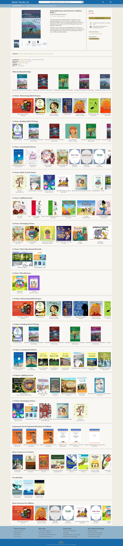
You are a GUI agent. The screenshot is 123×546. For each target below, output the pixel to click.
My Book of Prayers (40, 114)
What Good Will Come (103, 216)
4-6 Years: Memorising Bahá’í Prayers (26, 96)
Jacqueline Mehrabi (58, 471)
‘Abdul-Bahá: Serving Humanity (105, 368)
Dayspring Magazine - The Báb (98, 190)
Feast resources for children (23, 503)
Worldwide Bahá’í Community (70, 534)
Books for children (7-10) (37, 53)
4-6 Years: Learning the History (24, 147)
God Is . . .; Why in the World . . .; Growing (36, 216)
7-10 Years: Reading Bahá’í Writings (25, 324)
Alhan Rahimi (48, 166)
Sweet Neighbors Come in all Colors (69, 216)
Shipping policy (18, 532)
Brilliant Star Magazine (22, 267)
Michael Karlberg (86, 217)
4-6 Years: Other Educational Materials (26, 249)
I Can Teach (34, 291)
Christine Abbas (86, 166)
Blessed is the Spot (80, 114)
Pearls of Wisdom (72, 139)
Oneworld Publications (94, 534)
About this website (18, 530)
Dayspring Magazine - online (40, 267)
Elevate (65, 532)
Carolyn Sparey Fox (19, 166)
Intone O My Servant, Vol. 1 (93, 114)
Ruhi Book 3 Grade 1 (17, 444)
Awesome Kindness (24, 393)
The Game (86, 216)
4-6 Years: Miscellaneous (21, 273)
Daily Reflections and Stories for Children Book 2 (84, 90)
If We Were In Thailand (43, 393)
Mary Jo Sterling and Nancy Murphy (24, 395)
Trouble (80, 241)
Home (28, 6)
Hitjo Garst (44, 471)
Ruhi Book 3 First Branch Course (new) (31, 444)
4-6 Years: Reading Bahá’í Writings (25, 121)
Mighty (31, 368)
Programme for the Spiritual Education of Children (31, 426)
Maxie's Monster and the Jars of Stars (64, 241)
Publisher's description (96, 34)
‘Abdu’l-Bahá (74, 165)
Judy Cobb (20, 217)
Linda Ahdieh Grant (45, 420)
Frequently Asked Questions (46, 536)
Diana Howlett (93, 115)
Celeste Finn (32, 166)
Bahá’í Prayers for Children (23, 114)
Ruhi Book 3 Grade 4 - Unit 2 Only (76, 444)
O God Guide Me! (67, 114)
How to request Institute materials (47, 534)
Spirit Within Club (81, 393)
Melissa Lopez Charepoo (48, 243)
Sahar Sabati (63, 192)
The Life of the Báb (65, 368)
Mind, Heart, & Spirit (39, 495)
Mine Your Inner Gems (49, 190)
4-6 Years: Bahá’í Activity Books (24, 172)
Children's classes (48, 53)
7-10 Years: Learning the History (24, 350)
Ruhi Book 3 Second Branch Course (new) (48, 444)
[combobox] (61, 2)
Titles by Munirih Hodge (21, 72)
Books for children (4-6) (24, 53)
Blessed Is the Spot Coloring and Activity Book (81, 190)
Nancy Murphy (100, 243)
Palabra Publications (93, 536)
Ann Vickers (74, 166)
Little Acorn (19, 190)
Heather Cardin (39, 497)
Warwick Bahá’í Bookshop (94, 532)
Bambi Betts (36, 217)
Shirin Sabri (30, 471)
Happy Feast (19, 291)
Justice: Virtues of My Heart (47, 241)
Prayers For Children (54, 114)
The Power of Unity (95, 470)
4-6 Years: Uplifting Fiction (22, 198)
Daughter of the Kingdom (81, 316)
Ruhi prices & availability (45, 532)
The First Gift (19, 216)
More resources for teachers (23, 452)
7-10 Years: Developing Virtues (23, 401)
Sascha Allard (19, 292)
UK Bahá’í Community (69, 530)
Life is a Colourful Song (32, 241)
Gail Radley (55, 395)
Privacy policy (17, 536)
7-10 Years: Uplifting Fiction (22, 375)
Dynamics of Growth (17, 495)
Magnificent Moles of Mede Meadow (68, 393)
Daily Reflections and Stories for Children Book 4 (63, 90)
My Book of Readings (17, 139)
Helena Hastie (43, 369)
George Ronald (94, 39)
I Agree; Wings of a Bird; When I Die (53, 216)
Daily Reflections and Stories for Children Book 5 (44, 6)
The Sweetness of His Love (57, 470)
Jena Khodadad (17, 497)
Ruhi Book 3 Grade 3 (63, 444)
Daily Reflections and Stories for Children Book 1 (22, 90)
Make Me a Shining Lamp (62, 165)
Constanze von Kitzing (53, 115)
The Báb (99, 165)
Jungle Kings (100, 241)
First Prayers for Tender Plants (107, 114)
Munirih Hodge (23, 59)
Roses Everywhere (48, 165)
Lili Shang (64, 243)
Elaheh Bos (23, 115)
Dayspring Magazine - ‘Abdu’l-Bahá (35, 190)
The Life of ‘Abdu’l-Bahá (43, 368)
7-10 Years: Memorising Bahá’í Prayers (26, 298)
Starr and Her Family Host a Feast (63, 190)
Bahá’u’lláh (86, 165)
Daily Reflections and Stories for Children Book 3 (43, 90)
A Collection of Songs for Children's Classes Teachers (94, 444)
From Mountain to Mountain (71, 470)
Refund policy (17, 534)
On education (17, 477)
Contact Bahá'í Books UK (45, 530)
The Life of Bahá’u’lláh (54, 368)
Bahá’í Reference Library (69, 536)
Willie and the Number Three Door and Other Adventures (99, 393)
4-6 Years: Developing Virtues (23, 223)
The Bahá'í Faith (17, 470)
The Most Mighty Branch (83, 470)
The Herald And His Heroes (43, 470)
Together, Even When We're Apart (45, 419)
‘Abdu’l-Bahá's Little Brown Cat (18, 165)
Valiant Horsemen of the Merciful (30, 470)
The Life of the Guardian (92, 368)
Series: (59, 16)
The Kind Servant (32, 165)
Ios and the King (55, 393)
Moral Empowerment (28, 495)
